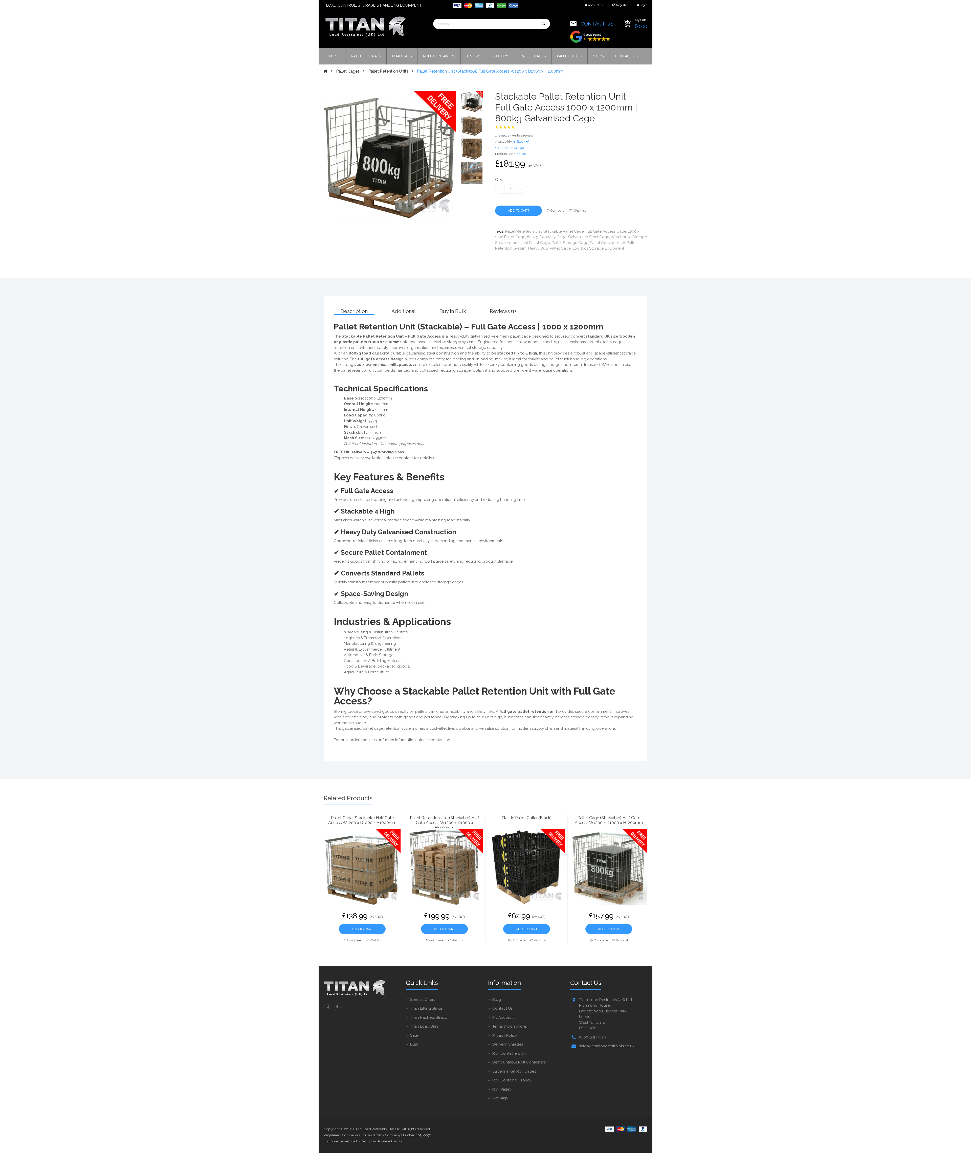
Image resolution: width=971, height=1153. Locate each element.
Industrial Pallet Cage (531, 242)
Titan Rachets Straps (428, 1017)
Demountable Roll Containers (519, 1062)
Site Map (500, 1098)
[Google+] (338, 1007)
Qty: (499, 179)
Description (354, 311)
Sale (414, 1035)
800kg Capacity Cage (546, 237)
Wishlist (579, 210)
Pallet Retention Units (388, 71)
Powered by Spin (391, 1141)
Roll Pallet (501, 1089)
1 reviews (502, 135)
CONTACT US (597, 24)
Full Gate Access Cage (606, 231)
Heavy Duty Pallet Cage (549, 248)
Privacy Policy (504, 1035)
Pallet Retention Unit (523, 231)
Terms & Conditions (509, 1026)
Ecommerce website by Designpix (350, 1141)
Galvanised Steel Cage (588, 237)
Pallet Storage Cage (570, 242)
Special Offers (422, 999)
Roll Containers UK (509, 1053)
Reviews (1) (503, 311)
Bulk (414, 1044)
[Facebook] (328, 1007)
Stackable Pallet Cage (564, 231)
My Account (503, 1017)
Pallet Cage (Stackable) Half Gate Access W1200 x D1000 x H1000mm (362, 820)
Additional (403, 311)
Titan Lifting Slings (426, 1008)
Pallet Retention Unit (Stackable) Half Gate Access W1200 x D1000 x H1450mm (444, 821)
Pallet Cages (348, 71)
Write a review (522, 135)
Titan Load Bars (424, 1026)
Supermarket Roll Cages (514, 1071)
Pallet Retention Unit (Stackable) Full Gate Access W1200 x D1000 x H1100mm (490, 71)
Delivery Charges (507, 1044)
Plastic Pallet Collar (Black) (526, 817)
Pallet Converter (604, 242)
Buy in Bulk (452, 311)
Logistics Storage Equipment (598, 248)
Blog (496, 999)
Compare (557, 210)
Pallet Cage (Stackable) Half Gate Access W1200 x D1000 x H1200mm (609, 820)
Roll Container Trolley (511, 1080)
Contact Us (502, 1008)
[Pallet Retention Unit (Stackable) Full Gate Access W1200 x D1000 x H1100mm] (472, 101)
